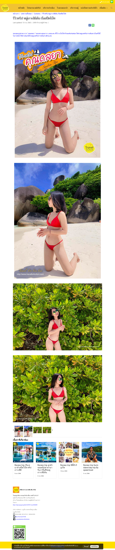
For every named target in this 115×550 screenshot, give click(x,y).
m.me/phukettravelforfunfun (22, 519)
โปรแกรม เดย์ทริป (34, 8)
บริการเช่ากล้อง (49, 8)
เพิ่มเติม (103, 8)
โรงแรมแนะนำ (62, 8)
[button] (111, 7)
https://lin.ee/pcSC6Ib (20, 516)
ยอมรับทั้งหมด (94, 546)
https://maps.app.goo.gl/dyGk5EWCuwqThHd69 (25, 505)
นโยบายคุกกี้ (27, 547)
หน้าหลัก (21, 8)
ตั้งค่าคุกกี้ (86, 546)
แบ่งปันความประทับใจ (89, 8)
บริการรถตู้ (74, 8)
